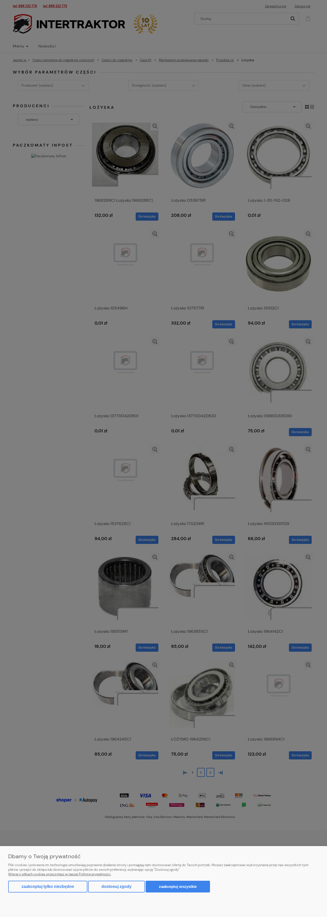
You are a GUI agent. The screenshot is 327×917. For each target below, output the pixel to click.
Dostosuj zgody (116, 886)
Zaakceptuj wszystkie (178, 886)
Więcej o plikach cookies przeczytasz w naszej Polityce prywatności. (59, 874)
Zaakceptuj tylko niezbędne (47, 886)
